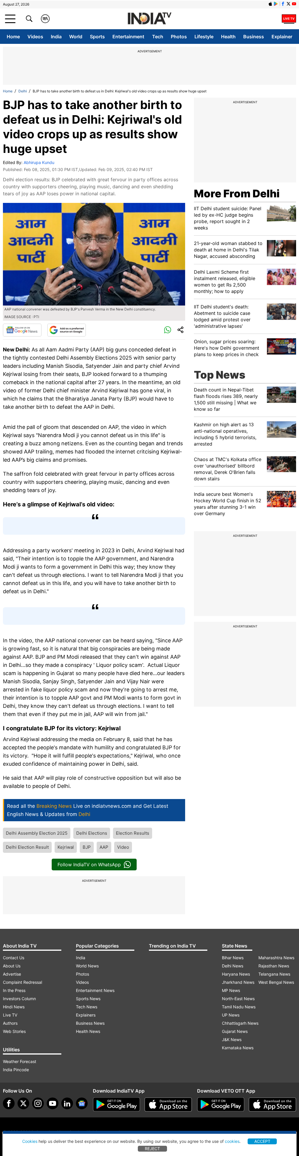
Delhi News (232, 965)
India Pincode (16, 1069)
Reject (152, 1148)
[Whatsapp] (167, 330)
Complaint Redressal (22, 982)
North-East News (238, 998)
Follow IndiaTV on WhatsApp (89, 864)
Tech (157, 36)
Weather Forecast (19, 1061)
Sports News (88, 998)
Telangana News (274, 974)
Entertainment (128, 36)
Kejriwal (66, 847)
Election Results (132, 833)
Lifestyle (203, 36)
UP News (230, 1014)
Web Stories (14, 1031)
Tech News (86, 1006)
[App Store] (168, 1105)
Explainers (85, 1014)
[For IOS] (272, 1105)
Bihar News (233, 957)
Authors (10, 1023)
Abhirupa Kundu (39, 162)
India (56, 36)
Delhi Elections (91, 833)
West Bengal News (276, 982)
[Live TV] (289, 18)
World (75, 36)
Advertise (12, 974)
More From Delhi (237, 193)
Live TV (10, 1014)
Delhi (22, 91)
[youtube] (52, 1103)
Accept (262, 1141)
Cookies (29, 1141)
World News (87, 965)
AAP (104, 847)
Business (253, 36)
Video (123, 847)
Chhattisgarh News (240, 1023)
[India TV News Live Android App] (116, 1105)
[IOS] (270, 4)
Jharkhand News (238, 982)
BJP (87, 847)
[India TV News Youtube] (294, 4)
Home (13, 36)
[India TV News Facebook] (283, 4)
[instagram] (38, 1103)
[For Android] (220, 1105)
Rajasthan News (273, 965)
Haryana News (236, 974)
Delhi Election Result (27, 847)
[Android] (276, 4)
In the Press (14, 990)
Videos (35, 36)
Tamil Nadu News (238, 1006)
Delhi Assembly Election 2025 (36, 833)
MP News (231, 990)
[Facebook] (9, 1103)
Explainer (282, 36)
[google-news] (82, 1103)
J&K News (231, 1039)
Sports (97, 36)
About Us (11, 965)
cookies (232, 1141)
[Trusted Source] (66, 330)
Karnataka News (237, 1047)
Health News (88, 1031)
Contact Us (13, 957)
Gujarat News (235, 1031)
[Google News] (22, 330)
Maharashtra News (276, 957)
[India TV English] (149, 19)
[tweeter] (23, 1103)
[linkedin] (67, 1103)
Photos (179, 36)
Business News (90, 1023)
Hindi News (14, 1006)
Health (228, 36)
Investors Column (19, 998)
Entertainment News (95, 990)
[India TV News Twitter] (288, 4)
